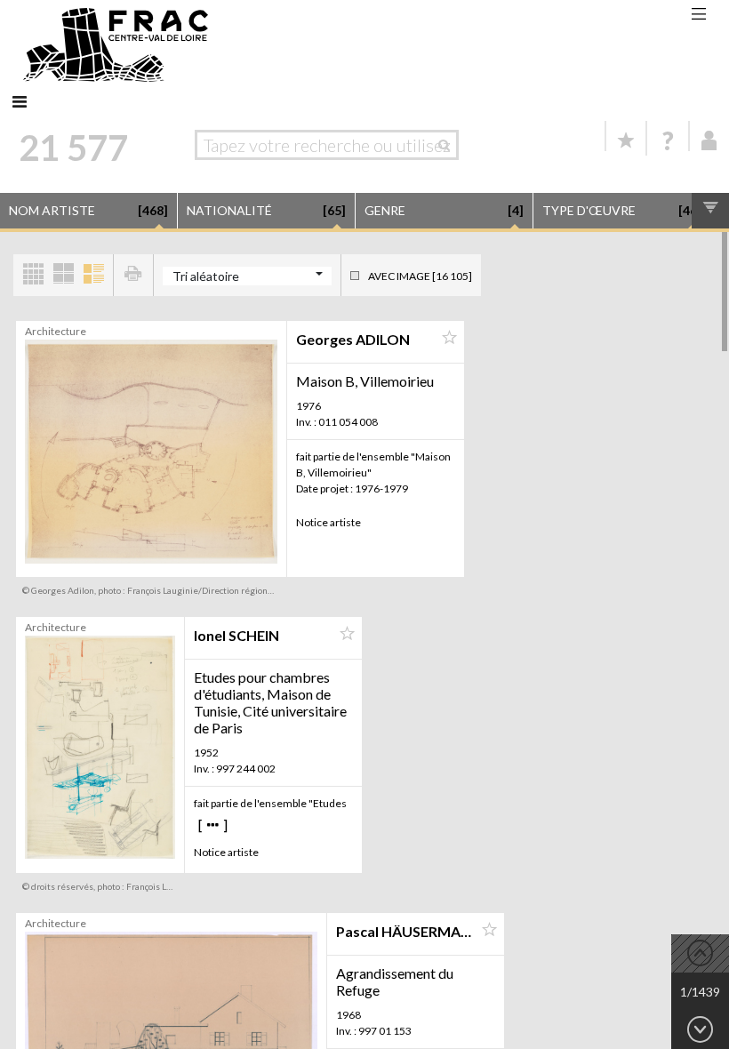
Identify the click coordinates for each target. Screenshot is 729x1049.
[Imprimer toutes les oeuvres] (133, 275)
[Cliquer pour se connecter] (709, 140)
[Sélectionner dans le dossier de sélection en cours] (449, 338)
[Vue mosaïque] (33, 275)
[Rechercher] (448, 145)
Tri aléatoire (205, 276)
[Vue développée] (93, 275)
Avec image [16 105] (420, 276)
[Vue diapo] (63, 275)
